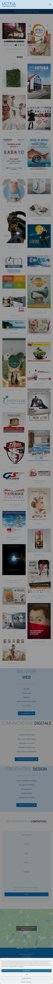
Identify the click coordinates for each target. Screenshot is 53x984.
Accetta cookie (26, 970)
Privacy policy (20, 966)
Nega (26, 974)
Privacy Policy (29, 981)
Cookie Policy (23, 981)
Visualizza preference (26, 978)
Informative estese (13, 966)
